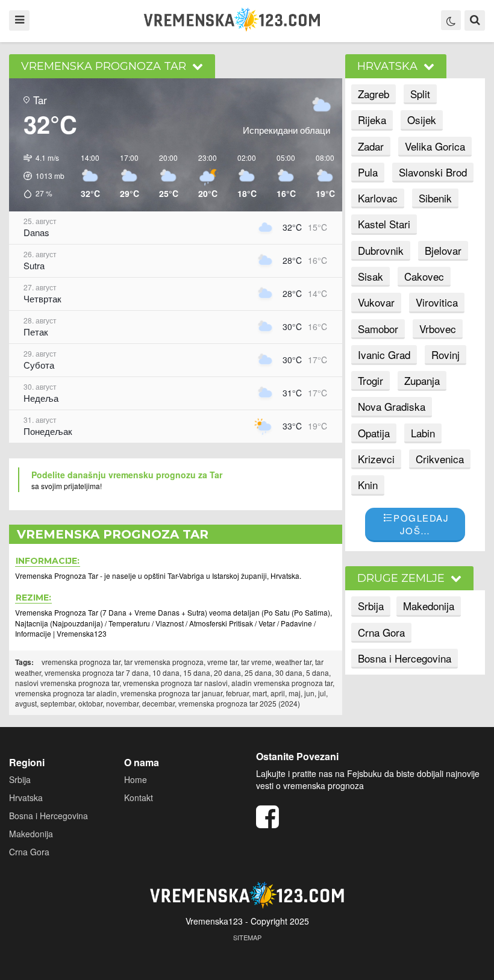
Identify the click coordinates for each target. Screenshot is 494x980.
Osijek (421, 119)
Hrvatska (26, 797)
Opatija (374, 432)
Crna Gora (381, 632)
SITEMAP (247, 937)
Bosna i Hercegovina (404, 658)
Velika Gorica (435, 146)
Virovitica (437, 302)
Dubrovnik (381, 250)
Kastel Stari (384, 223)
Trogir (370, 380)
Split (420, 93)
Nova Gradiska (391, 406)
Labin (423, 432)
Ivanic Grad (384, 354)
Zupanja (422, 380)
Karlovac (378, 197)
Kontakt (138, 797)
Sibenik (435, 197)
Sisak (370, 276)
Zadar (371, 146)
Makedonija (428, 605)
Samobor (378, 328)
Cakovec (424, 276)
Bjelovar (443, 250)
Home (135, 779)
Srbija (371, 605)
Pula (368, 171)
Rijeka (372, 119)
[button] (39, 176)
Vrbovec (437, 328)
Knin (368, 484)
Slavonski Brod (433, 171)
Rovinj (445, 354)
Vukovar (376, 302)
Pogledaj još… (421, 524)
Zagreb (373, 93)
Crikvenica (440, 458)
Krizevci (376, 458)
